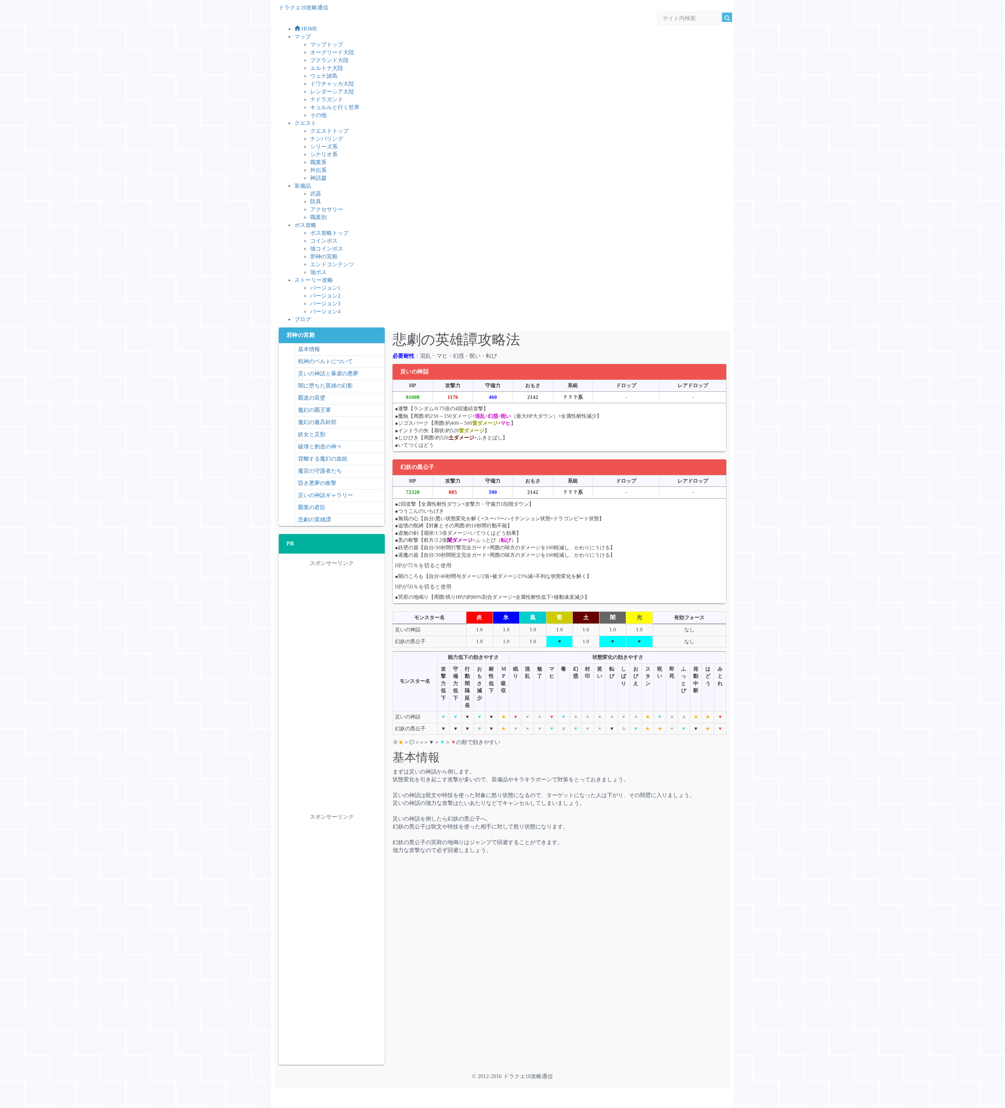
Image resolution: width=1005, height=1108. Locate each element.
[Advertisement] (476, 921)
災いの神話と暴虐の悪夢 (328, 374)
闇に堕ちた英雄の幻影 (325, 386)
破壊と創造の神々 (320, 447)
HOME (309, 29)
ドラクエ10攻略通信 (303, 8)
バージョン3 (325, 304)
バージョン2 (325, 296)
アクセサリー (326, 209)
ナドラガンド (326, 99)
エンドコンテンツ (332, 264)
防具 (315, 202)
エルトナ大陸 (326, 68)
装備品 (302, 186)
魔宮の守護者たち (320, 471)
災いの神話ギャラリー (325, 495)
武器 (315, 194)
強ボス (318, 272)
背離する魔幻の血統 (322, 459)
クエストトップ (329, 131)
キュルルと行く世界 (335, 107)
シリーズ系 (324, 147)
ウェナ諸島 (324, 76)
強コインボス (326, 249)
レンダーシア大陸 (332, 92)
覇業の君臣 (311, 507)
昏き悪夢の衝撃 (317, 483)
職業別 (318, 217)
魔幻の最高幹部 (317, 422)
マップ (302, 37)
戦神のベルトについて (325, 361)
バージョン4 (325, 311)
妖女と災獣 (311, 434)
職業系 (318, 162)
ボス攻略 (305, 225)
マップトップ (326, 45)
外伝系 (318, 170)
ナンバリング (326, 139)
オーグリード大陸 (332, 52)
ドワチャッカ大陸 (332, 84)
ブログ (302, 319)
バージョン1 (325, 288)
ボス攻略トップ (329, 233)
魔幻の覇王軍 (314, 410)
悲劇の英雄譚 (314, 520)
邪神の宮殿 (324, 257)
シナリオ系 (324, 154)
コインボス (324, 241)
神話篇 (318, 178)
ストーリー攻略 (313, 280)
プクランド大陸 (329, 60)
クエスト (305, 123)
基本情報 (309, 349)
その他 (318, 115)
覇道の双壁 (311, 398)
